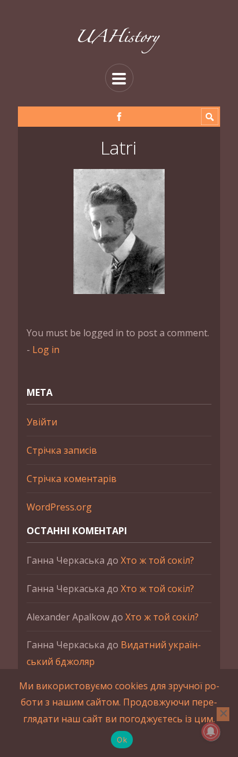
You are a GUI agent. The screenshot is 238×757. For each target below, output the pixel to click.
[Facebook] (119, 116)
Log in (46, 349)
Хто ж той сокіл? (157, 560)
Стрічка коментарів (72, 478)
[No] (223, 714)
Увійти (42, 422)
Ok (122, 739)
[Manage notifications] (211, 731)
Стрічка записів (62, 450)
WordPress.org (59, 507)
